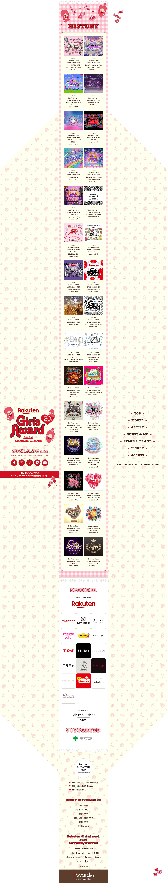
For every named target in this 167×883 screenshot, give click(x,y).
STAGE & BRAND (137, 441)
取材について (83, 822)
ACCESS (137, 455)
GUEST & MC (137, 434)
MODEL (137, 420)
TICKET (137, 448)
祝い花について (83, 826)
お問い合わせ (83, 805)
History (80, 861)
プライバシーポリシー (83, 809)
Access (98, 857)
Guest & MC (93, 852)
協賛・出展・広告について (83, 818)
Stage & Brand (74, 857)
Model (71, 852)
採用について (83, 813)
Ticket (88, 857)
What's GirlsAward (84, 848)
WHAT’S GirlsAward (126, 464)
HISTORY (146, 464)
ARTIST (137, 427)
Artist (81, 852)
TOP (137, 413)
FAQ (157, 464)
